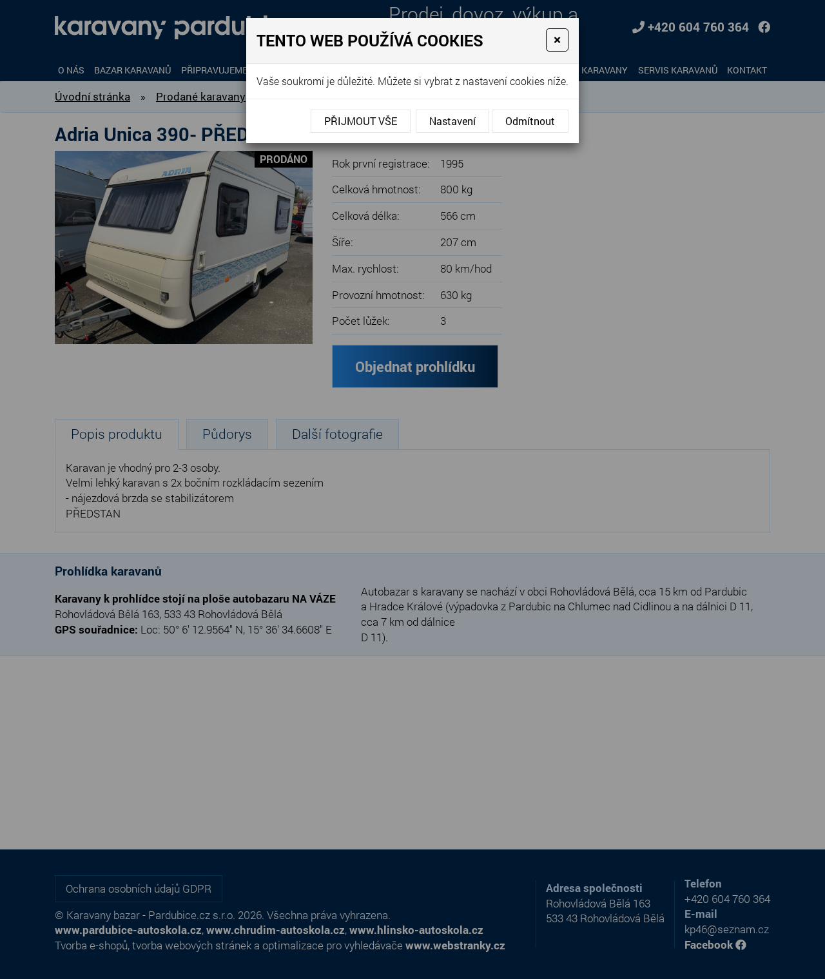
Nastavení (452, 121)
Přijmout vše (360, 121)
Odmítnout (530, 121)
